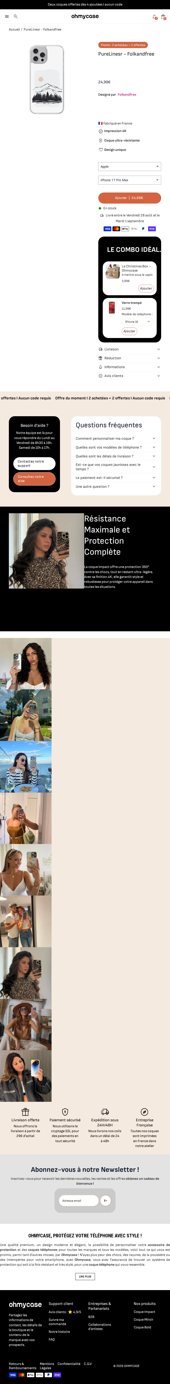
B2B (91, 1317)
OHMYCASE (132, 1366)
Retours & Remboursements (22, 1366)
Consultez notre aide (31, 479)
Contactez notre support (31, 463)
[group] (26, 664)
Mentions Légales (47, 1366)
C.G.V (88, 1364)
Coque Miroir (143, 1320)
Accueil (14, 29)
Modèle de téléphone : (137, 314)
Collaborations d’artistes (99, 1327)
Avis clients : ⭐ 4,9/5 (65, 1312)
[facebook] (11, 1354)
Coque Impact (144, 1312)
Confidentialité (69, 1364)
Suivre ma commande (57, 1322)
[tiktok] (29, 1354)
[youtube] (38, 1354)
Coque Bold (142, 1327)
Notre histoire (59, 1332)
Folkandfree (127, 95)
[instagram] (20, 1354)
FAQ (52, 1339)
